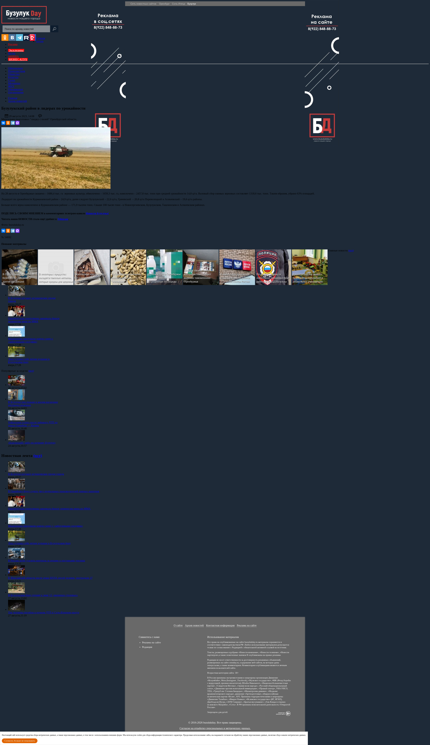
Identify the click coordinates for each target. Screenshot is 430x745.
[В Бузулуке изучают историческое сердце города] (16, 295)
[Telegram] (13, 123)
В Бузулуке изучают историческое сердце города (36, 474)
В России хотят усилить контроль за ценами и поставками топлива (46, 560)
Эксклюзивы (16, 50)
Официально (15, 68)
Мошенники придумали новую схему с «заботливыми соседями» (30, 340)
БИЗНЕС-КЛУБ (18, 59)
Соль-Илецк (178, 3)
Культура (13, 77)
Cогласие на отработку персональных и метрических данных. (215, 728)
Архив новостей (194, 625)
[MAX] (17, 123)
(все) (351, 250)
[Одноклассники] (8, 123)
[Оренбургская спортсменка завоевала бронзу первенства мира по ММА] (16, 315)
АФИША (13, 56)
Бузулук (191, 3)
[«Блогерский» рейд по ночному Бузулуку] (16, 439)
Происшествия (16, 71)
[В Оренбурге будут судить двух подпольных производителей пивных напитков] (16, 488)
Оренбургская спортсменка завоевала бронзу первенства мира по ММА (34, 320)
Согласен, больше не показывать (19, 740)
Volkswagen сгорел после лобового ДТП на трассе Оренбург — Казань (32, 424)
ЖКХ (11, 86)
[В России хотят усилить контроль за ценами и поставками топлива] (16, 557)
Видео (11, 53)
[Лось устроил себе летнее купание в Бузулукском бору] (16, 356)
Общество (14, 74)
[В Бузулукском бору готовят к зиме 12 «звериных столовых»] (16, 592)
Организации (16, 92)
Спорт (11, 80)
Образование (15, 89)
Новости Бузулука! (97, 213)
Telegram (62, 219)
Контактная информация (220, 625)
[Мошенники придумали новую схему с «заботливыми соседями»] (16, 335)
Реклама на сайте (246, 625)
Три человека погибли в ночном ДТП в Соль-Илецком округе (43, 612)
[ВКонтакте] (3, 123)
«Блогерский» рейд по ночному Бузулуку (32, 442)
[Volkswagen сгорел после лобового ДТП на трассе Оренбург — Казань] (16, 419)
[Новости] (24, 22)
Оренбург (164, 3)
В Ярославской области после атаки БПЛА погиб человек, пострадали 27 (50, 577)
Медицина (14, 83)
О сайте (178, 625)
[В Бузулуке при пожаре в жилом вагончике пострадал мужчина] (16, 399)
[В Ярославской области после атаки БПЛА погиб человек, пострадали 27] (16, 574)
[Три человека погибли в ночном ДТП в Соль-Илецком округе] (16, 609)
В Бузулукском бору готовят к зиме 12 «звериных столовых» (43, 595)
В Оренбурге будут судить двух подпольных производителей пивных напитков (53, 491)
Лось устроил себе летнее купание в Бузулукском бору (39, 543)
